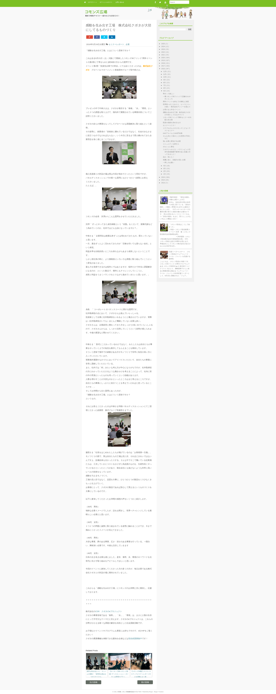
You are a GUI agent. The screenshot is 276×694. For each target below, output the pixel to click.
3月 (164, 168)
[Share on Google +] (89, 37)
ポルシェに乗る (168, 147)
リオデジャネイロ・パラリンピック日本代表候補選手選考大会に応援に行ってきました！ (176, 152)
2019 (163, 60)
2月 (164, 171)
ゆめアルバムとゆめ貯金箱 (172, 133)
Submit (167, 5)
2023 (163, 49)
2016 (163, 69)
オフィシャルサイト (106, 2)
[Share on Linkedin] (112, 37)
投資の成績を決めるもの (172, 122)
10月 (165, 77)
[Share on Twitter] (104, 37)
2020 (163, 57)
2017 (163, 66)
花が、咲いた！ (168, 157)
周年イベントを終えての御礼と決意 (176, 101)
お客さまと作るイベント (172, 109)
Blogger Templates (159, 691)
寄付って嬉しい (168, 94)
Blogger (151, 691)
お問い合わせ (120, 2)
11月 (165, 74)
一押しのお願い (168, 162)
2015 (163, 177)
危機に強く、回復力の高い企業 (174, 160)
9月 (164, 80)
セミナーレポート (117, 44)
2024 (163, 46)
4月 (164, 166)
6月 (164, 88)
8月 (164, 82)
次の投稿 (93, 682)
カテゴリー (91, 2)
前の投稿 (145, 682)
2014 (163, 180)
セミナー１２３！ (169, 125)
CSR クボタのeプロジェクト (108, 611)
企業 (128, 44)
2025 (163, 44)
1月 (164, 174)
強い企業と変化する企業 (172, 141)
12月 (165, 71)
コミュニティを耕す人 (171, 144)
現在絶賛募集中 (135, 638)
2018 (163, 63)
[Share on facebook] (97, 37)
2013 (163, 183)
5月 (164, 91)
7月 (164, 85)
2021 (163, 55)
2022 (163, 52)
